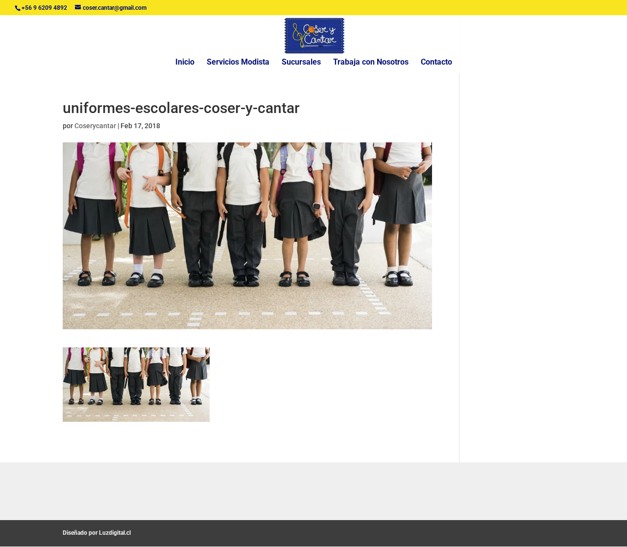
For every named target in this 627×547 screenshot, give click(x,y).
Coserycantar (95, 126)
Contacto (436, 63)
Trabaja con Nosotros (371, 63)
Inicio (184, 63)
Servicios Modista (238, 63)
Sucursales (301, 63)
